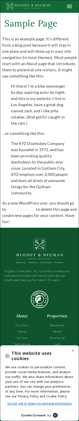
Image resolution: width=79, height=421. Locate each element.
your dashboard (21, 209)
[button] (69, 6)
